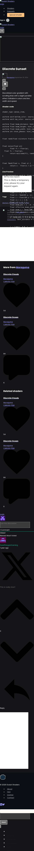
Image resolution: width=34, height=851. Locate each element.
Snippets (11, 11)
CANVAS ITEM (8, 281)
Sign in (2, 20)
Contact (10, 798)
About (9, 789)
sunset (27, 203)
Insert (4, 822)
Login (2, 514)
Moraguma (10, 77)
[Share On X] (17, 582)
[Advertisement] (17, 244)
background (13, 203)
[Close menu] (0, 826)
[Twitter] (3, 805)
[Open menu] (2, 31)
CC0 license (20, 212)
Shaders (10, 8)
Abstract (5, 203)
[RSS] (1, 805)
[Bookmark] (5, 84)
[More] (4, 88)
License (10, 795)
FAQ (8, 792)
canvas (21, 203)
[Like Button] (4, 80)
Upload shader (15, 15)
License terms (11, 220)
